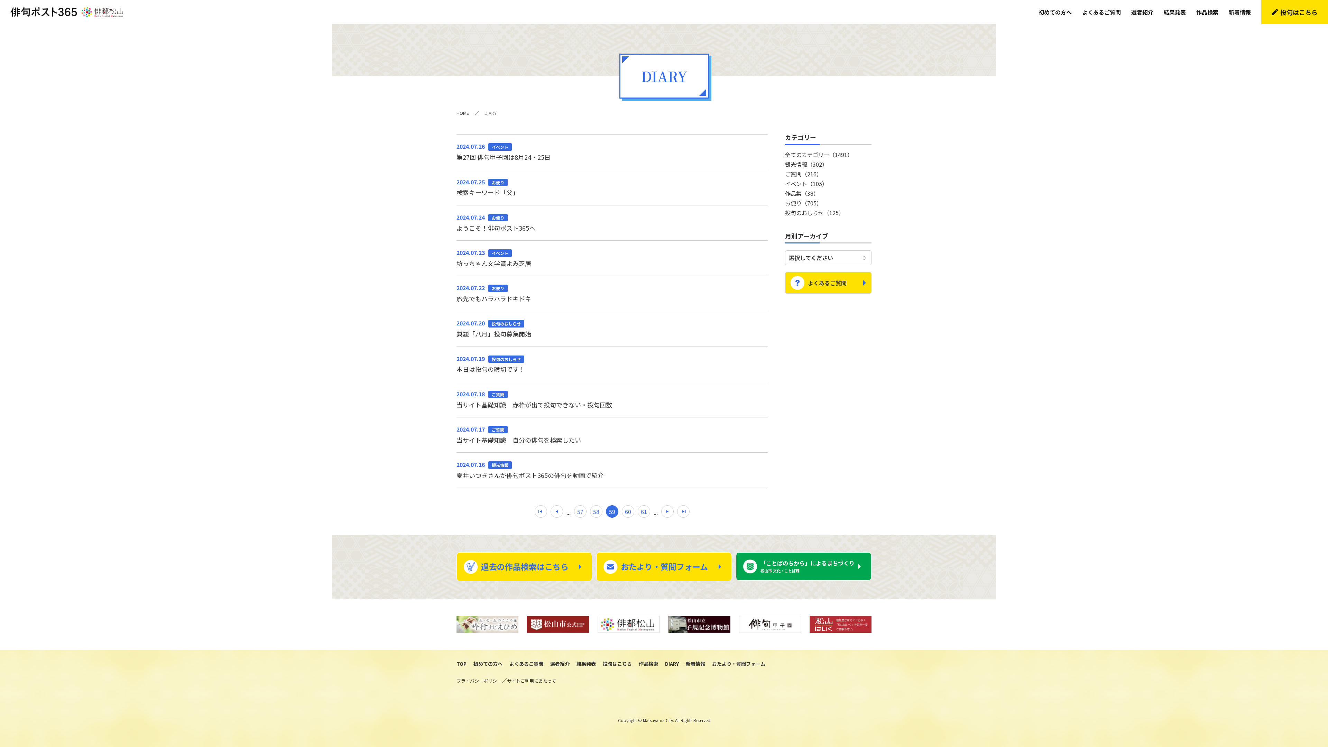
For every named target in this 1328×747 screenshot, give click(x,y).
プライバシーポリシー (478, 680)
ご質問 (803, 174)
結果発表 (1175, 12)
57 (580, 511)
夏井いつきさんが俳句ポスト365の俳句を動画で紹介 (530, 470)
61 (644, 511)
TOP (461, 663)
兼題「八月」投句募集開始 (493, 328)
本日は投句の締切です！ (490, 364)
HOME (462, 113)
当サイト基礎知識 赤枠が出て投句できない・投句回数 (534, 399)
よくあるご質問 (1101, 12)
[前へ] (557, 511)
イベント (806, 183)
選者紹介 (1142, 12)
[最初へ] (541, 511)
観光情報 (806, 164)
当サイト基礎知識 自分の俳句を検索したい (518, 434)
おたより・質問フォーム (664, 566)
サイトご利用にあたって (531, 680)
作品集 (802, 193)
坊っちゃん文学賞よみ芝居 (493, 258)
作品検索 (1207, 12)
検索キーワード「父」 (487, 187)
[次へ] (667, 511)
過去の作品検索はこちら (525, 566)
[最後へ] (683, 511)
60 (628, 511)
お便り (803, 203)
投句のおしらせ (814, 213)
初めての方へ (1055, 12)
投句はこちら (1299, 12)
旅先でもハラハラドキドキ (493, 293)
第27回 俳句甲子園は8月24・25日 (503, 152)
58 (596, 511)
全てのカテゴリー (819, 154)
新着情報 (1240, 12)
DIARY (672, 663)
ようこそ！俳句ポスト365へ (495, 222)
